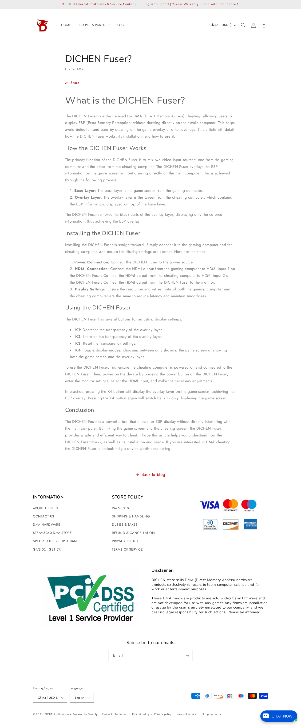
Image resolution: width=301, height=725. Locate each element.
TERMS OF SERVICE (127, 549)
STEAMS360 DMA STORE (52, 532)
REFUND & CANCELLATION (133, 532)
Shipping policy (212, 714)
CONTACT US (43, 516)
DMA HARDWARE (46, 524)
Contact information (114, 714)
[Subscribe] (187, 655)
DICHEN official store (58, 714)
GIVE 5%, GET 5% (47, 549)
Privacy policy (163, 714)
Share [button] (75, 82)
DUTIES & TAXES (125, 524)
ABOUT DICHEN (45, 508)
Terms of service (187, 714)
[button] (243, 25)
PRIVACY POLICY (125, 541)
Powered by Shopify (85, 714)
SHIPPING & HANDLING (131, 516)
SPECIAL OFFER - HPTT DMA (55, 541)
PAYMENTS (120, 508)
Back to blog (153, 474)
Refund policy (140, 714)
